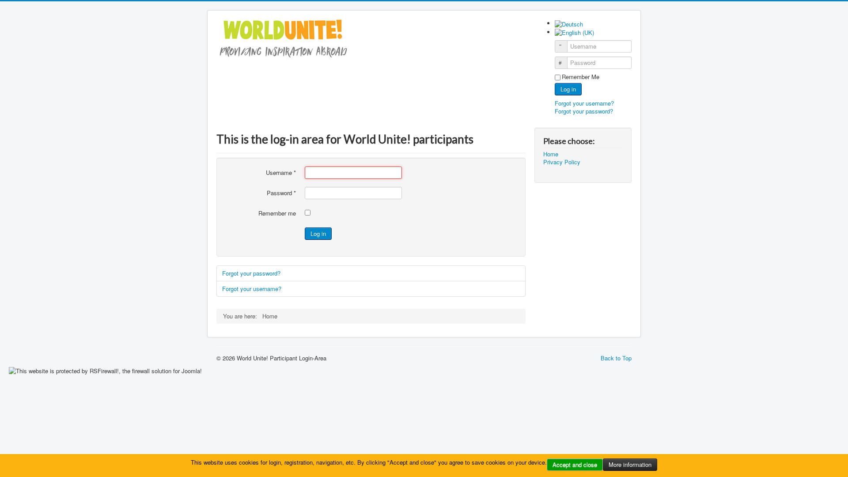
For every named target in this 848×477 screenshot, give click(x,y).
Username (281, 173)
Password (281, 193)
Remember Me (580, 77)
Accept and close (575, 464)
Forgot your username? (584, 103)
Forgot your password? (584, 111)
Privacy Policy (561, 162)
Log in (568, 89)
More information (630, 464)
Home (550, 154)
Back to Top (616, 358)
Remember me (277, 213)
